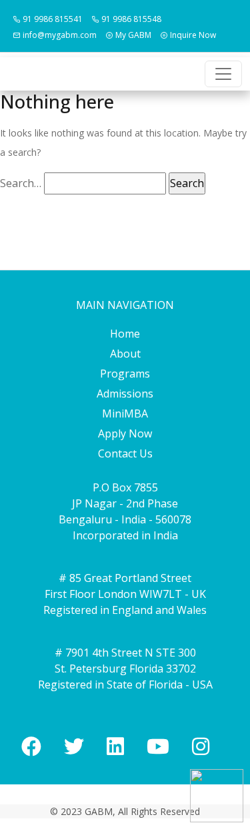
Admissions (125, 393)
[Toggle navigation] (223, 74)
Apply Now (125, 433)
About (125, 353)
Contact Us (125, 453)
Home (125, 333)
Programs (125, 373)
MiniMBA (125, 413)
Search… (20, 183)
